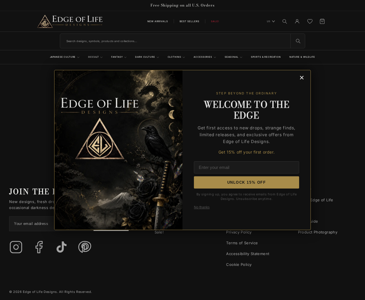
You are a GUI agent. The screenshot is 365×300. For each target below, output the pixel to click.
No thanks (202, 207)
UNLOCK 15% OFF (246, 182)
